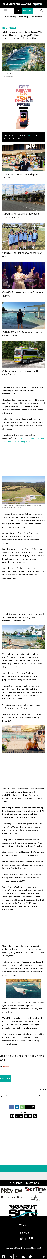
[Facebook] (11, 1107)
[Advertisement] (23, 460)
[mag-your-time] (35, 1190)
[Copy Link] (35, 1116)
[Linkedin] (17, 1107)
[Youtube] (31, 1238)
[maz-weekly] (11, 1190)
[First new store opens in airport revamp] (23, 157)
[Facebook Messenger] (30, 1116)
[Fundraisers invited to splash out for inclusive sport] (23, 315)
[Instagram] (21, 1238)
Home (5, 28)
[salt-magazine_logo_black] (35, 1197)
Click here (30, 136)
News (13, 28)
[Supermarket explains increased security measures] (23, 197)
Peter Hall (8, 73)
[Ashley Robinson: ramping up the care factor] (23, 354)
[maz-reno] (11, 1197)
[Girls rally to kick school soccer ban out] (23, 236)
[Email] (27, 1107)
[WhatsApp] (22, 1107)
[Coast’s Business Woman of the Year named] (23, 275)
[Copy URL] (32, 1107)
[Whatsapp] (21, 1116)
